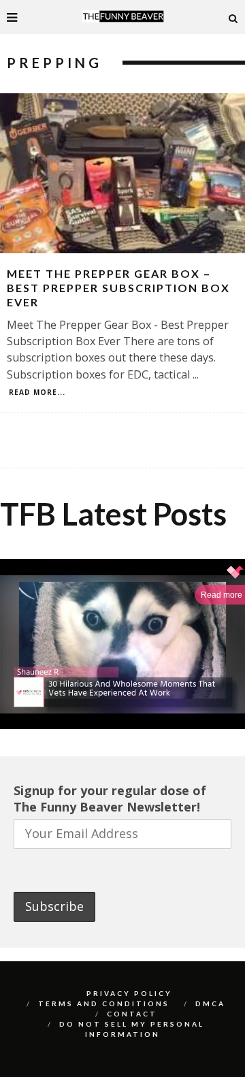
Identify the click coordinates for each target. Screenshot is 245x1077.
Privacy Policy (129, 993)
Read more (221, 595)
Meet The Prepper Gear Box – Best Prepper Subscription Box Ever (118, 287)
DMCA (210, 1003)
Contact (132, 1014)
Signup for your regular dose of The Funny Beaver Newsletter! (110, 798)
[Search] (233, 17)
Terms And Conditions (103, 1003)
